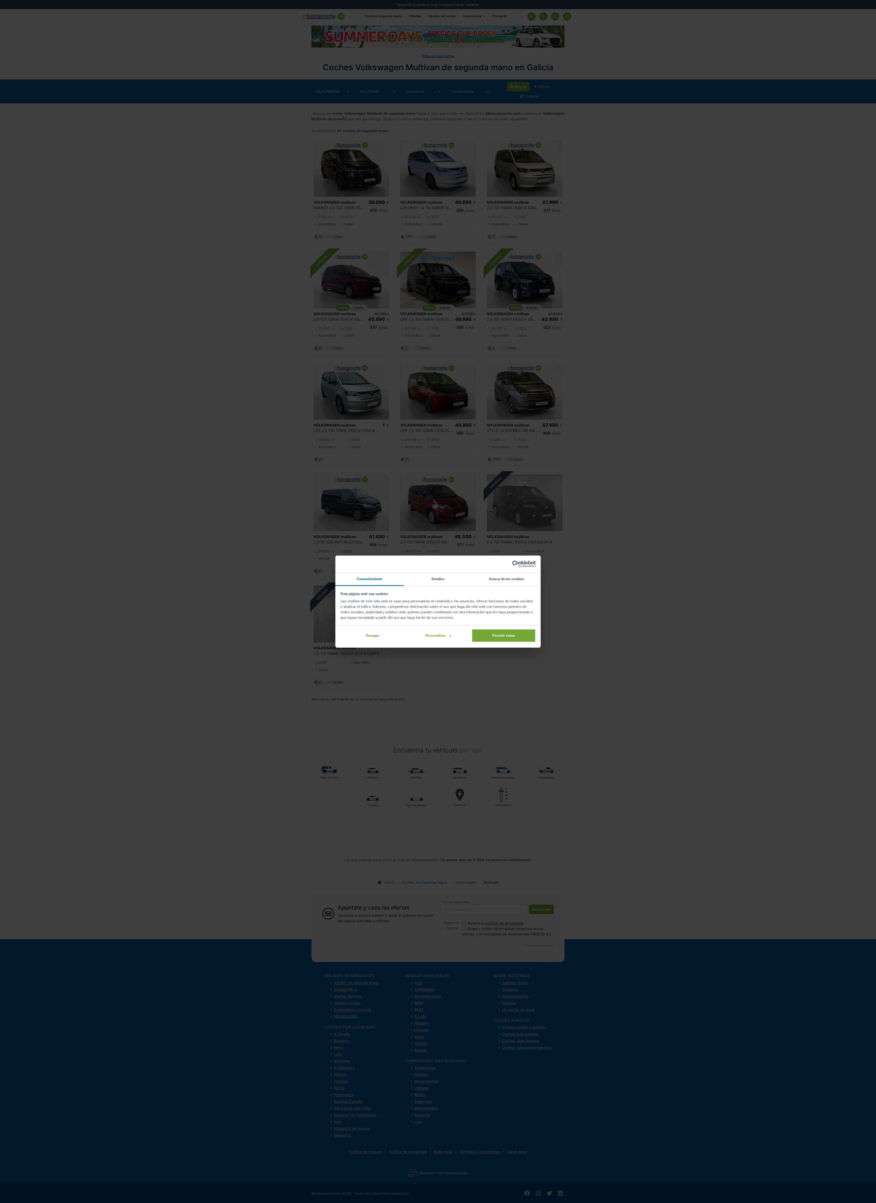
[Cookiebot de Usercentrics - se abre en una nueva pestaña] (516, 564)
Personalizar (435, 635)
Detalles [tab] (438, 579)
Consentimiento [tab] (369, 579)
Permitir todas (503, 635)
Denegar (372, 635)
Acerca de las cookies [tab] (506, 579)
